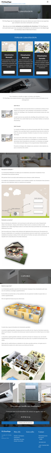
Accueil (27, 436)
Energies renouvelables (31, 446)
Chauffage (28, 441)
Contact (28, 448)
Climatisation (29, 443)
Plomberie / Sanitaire (31, 438)
